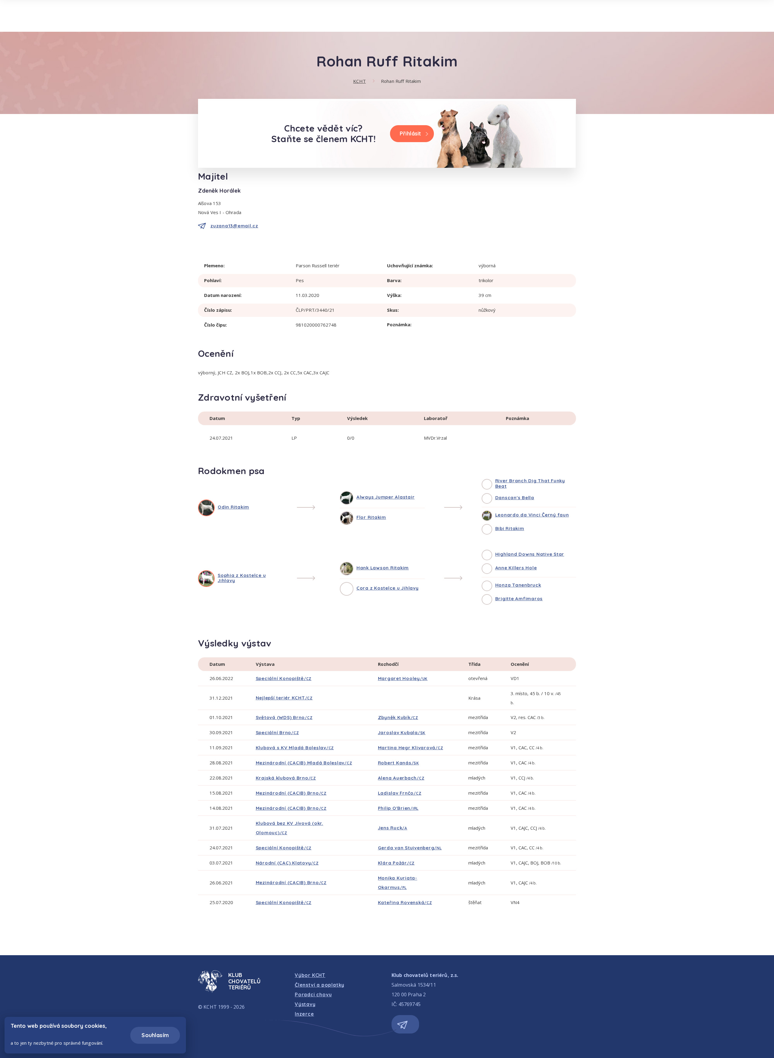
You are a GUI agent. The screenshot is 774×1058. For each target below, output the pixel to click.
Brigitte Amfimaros (519, 598)
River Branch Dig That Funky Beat (530, 483)
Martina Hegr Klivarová (410, 747)
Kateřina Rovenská (405, 902)
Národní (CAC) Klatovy (287, 863)
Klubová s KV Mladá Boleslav (295, 747)
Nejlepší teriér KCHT (284, 698)
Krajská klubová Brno (286, 778)
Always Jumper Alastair (385, 497)
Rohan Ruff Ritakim (401, 81)
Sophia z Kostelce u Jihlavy (242, 578)
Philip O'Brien (398, 808)
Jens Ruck (392, 828)
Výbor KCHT (310, 975)
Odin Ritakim (233, 506)
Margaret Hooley (403, 678)
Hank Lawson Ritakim (382, 567)
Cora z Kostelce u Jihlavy (387, 588)
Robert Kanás (398, 763)
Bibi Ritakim (509, 528)
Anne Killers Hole (516, 567)
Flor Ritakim (371, 517)
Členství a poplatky (319, 985)
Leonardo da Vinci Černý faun (532, 514)
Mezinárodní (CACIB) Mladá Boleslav (304, 763)
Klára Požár (396, 863)
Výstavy (305, 1004)
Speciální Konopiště (284, 678)
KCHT (359, 81)
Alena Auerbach (401, 778)
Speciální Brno (277, 732)
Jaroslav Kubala (402, 732)
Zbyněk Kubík (398, 717)
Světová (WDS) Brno (284, 717)
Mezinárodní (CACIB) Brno (291, 793)
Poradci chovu (313, 994)
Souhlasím (155, 1035)
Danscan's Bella (514, 497)
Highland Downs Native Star (529, 554)
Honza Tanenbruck (518, 585)
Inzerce (304, 1014)
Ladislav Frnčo (399, 793)
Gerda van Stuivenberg (410, 848)
